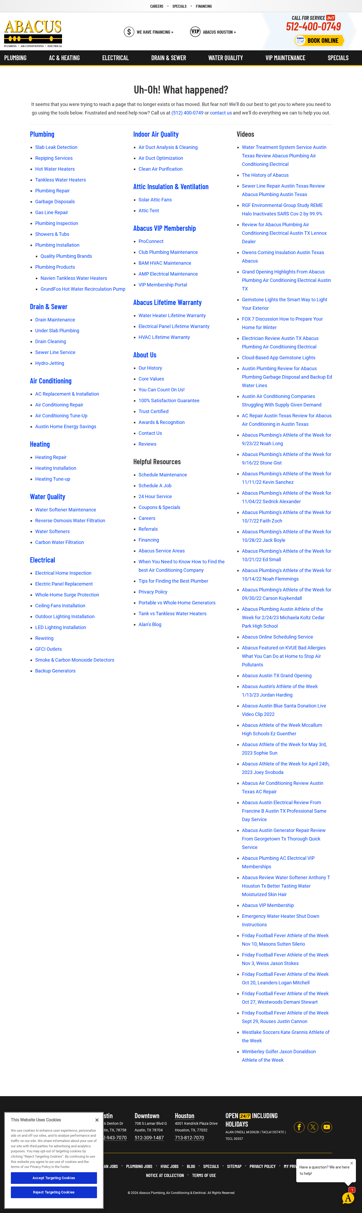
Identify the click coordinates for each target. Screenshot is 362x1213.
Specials (338, 57)
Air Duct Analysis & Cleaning (168, 147)
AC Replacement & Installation (67, 394)
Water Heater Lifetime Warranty (172, 315)
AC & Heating (64, 57)
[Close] (97, 1120)
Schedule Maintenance (163, 474)
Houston (184, 1115)
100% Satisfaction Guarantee (169, 400)
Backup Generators (55, 671)
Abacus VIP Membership (164, 227)
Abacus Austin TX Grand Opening (277, 675)
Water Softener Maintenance (65, 509)
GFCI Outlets (48, 649)
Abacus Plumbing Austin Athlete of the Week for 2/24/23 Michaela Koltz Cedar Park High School (283, 617)
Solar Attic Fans (155, 199)
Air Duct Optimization (161, 158)
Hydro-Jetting (49, 363)
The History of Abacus (265, 175)
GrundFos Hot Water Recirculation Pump (83, 289)
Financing (149, 540)
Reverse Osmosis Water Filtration (70, 520)
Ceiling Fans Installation (60, 605)
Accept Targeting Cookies (54, 1178)
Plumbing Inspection (56, 223)
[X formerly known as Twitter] (313, 1127)
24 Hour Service (155, 496)
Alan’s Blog (150, 624)
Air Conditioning (51, 380)
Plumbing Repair (52, 190)
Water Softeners (52, 531)
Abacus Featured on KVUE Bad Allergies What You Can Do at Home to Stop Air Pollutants (284, 656)
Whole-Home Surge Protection (67, 594)
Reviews (147, 444)
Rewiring (44, 638)
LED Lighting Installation (60, 627)
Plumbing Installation (57, 245)
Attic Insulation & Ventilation (171, 186)
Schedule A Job (155, 485)
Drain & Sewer (168, 57)
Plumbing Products (55, 267)
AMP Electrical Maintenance (168, 274)
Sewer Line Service (55, 352)
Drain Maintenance (55, 319)
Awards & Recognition (162, 422)
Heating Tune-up (52, 479)
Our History (150, 368)
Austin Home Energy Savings (65, 426)
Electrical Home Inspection (63, 573)
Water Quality (225, 57)
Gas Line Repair (51, 212)
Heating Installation (55, 468)
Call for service (313, 23)
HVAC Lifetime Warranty (164, 337)
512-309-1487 (149, 1137)
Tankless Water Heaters (60, 180)
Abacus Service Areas (162, 551)
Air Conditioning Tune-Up (61, 415)
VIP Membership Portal (163, 284)
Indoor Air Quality (156, 133)
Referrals (148, 529)
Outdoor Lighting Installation (65, 616)
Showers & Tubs (52, 234)
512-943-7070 (112, 1137)
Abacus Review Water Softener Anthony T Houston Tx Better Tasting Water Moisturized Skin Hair (286, 886)
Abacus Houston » (219, 32)
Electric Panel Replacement (64, 584)
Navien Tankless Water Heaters (74, 278)
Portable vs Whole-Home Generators (177, 602)
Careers (147, 518)
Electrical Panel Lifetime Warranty (174, 326)
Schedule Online (319, 40)
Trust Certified (154, 411)
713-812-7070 (189, 1137)
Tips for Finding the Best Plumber (173, 581)
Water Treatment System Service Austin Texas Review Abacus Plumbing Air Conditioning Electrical (284, 155)
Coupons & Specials (159, 507)
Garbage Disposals (55, 201)
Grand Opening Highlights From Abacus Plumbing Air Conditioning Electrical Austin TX (286, 280)
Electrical (115, 57)
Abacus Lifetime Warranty (167, 302)
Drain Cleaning (50, 341)
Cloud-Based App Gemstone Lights (278, 357)
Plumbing (15, 57)
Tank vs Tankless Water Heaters (172, 613)
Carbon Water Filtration (59, 542)
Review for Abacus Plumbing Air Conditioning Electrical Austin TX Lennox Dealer (284, 233)
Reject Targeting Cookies (54, 1192)
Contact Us (150, 433)
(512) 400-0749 (187, 113)
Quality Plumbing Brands (66, 256)
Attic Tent (149, 210)
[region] (54, 1160)
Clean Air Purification (161, 169)
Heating (40, 443)
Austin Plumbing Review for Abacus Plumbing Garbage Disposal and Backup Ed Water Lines (287, 377)
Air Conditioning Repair (59, 405)
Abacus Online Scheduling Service (277, 637)
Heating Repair (51, 457)
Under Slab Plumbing (57, 330)
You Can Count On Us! (162, 389)
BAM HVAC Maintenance (165, 263)
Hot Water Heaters (55, 169)
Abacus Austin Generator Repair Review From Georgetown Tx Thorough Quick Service (284, 838)
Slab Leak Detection (56, 147)
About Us (144, 354)
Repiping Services (54, 158)
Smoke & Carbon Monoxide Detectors (74, 660)
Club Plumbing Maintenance (168, 252)
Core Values (151, 379)
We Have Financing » (155, 32)
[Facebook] (299, 1127)
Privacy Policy (153, 592)
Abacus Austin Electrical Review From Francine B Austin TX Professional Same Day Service (284, 811)
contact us (221, 113)
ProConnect (151, 241)
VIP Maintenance (285, 57)
